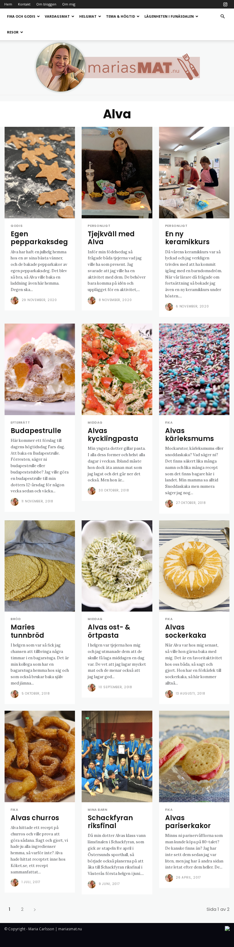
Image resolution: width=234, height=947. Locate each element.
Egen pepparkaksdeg (39, 238)
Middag (95, 422)
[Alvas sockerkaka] (194, 566)
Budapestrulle (36, 430)
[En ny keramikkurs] (194, 172)
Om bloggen (46, 4)
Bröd (16, 619)
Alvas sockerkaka (185, 631)
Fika (169, 422)
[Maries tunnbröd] (40, 566)
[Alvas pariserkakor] (194, 756)
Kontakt (24, 4)
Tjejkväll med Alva (111, 238)
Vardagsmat (57, 16)
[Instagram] (225, 4)
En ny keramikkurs (187, 238)
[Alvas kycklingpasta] (117, 369)
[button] (222, 16)
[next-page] (35, 909)
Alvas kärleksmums (189, 434)
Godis (17, 225)
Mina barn (97, 809)
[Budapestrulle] (40, 369)
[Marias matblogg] (117, 67)
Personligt (99, 225)
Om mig (68, 4)
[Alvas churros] (40, 756)
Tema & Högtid (120, 16)
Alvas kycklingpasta (113, 434)
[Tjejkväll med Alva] (117, 172)
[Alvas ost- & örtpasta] (117, 566)
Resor (13, 32)
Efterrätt (20, 422)
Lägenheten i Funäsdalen (169, 16)
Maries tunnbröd (27, 631)
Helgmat (88, 16)
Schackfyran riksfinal (110, 822)
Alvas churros (35, 818)
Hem (8, 4)
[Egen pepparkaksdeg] (40, 172)
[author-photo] (15, 300)
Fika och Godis (21, 16)
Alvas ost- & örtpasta (109, 631)
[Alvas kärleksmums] (194, 369)
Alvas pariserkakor (188, 822)
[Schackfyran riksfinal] (117, 756)
